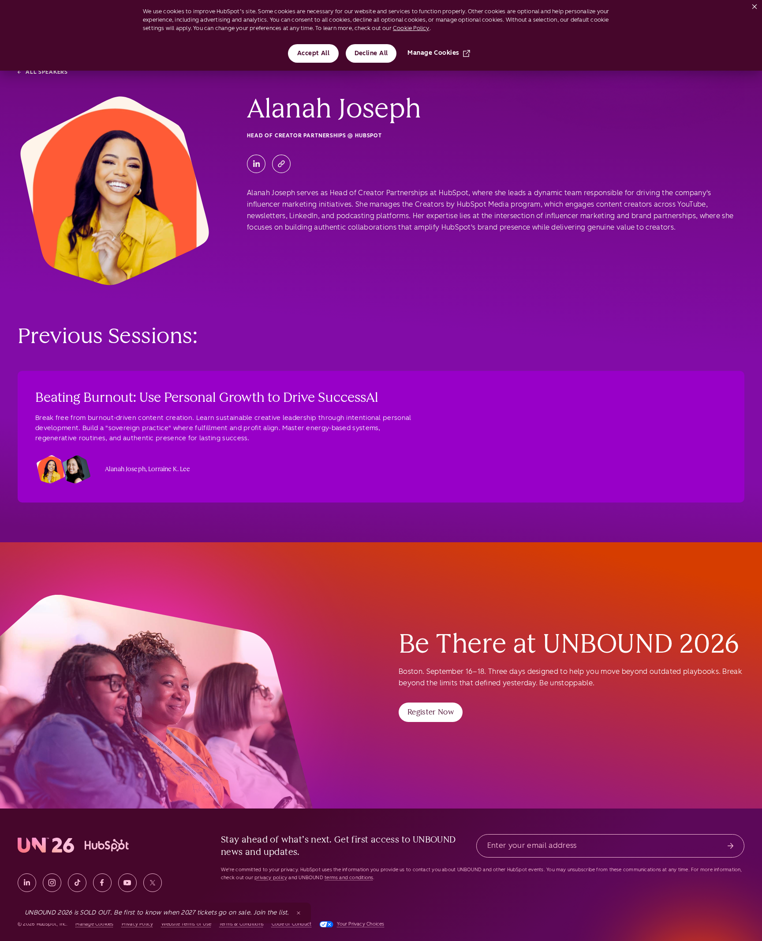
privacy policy (270, 878)
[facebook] (102, 882)
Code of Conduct (291, 924)
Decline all (371, 53)
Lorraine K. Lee (169, 469)
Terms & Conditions (241, 924)
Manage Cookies (433, 53)
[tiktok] (77, 882)
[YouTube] (127, 882)
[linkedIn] (27, 882)
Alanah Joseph (125, 469)
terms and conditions (349, 878)
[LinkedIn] (256, 164)
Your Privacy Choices (360, 924)
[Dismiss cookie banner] (754, 5)
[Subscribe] (730, 846)
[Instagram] (52, 882)
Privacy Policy (137, 924)
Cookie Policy (411, 28)
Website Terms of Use (186, 924)
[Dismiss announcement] (298, 913)
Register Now (430, 711)
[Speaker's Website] (281, 164)
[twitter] (152, 882)
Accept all (313, 53)
